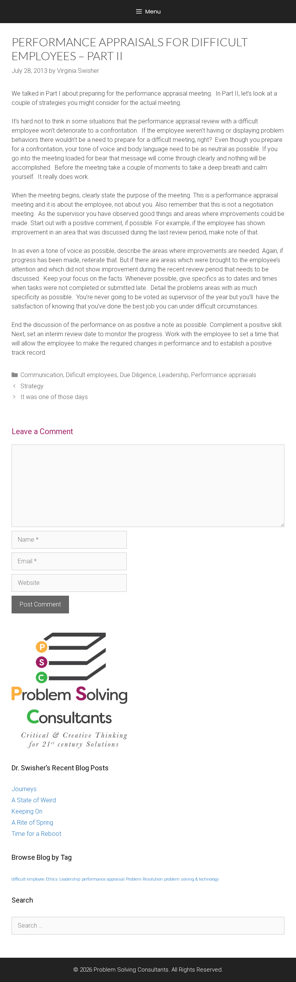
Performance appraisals (223, 375)
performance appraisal (103, 879)
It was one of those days (54, 397)
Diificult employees (91, 375)
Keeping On (27, 811)
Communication (41, 375)
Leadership (173, 375)
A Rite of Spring (32, 822)
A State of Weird (34, 800)
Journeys (24, 789)
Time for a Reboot (36, 833)
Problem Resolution (144, 879)
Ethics (52, 879)
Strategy (32, 386)
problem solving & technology (191, 879)
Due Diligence (138, 375)
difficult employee (28, 879)
